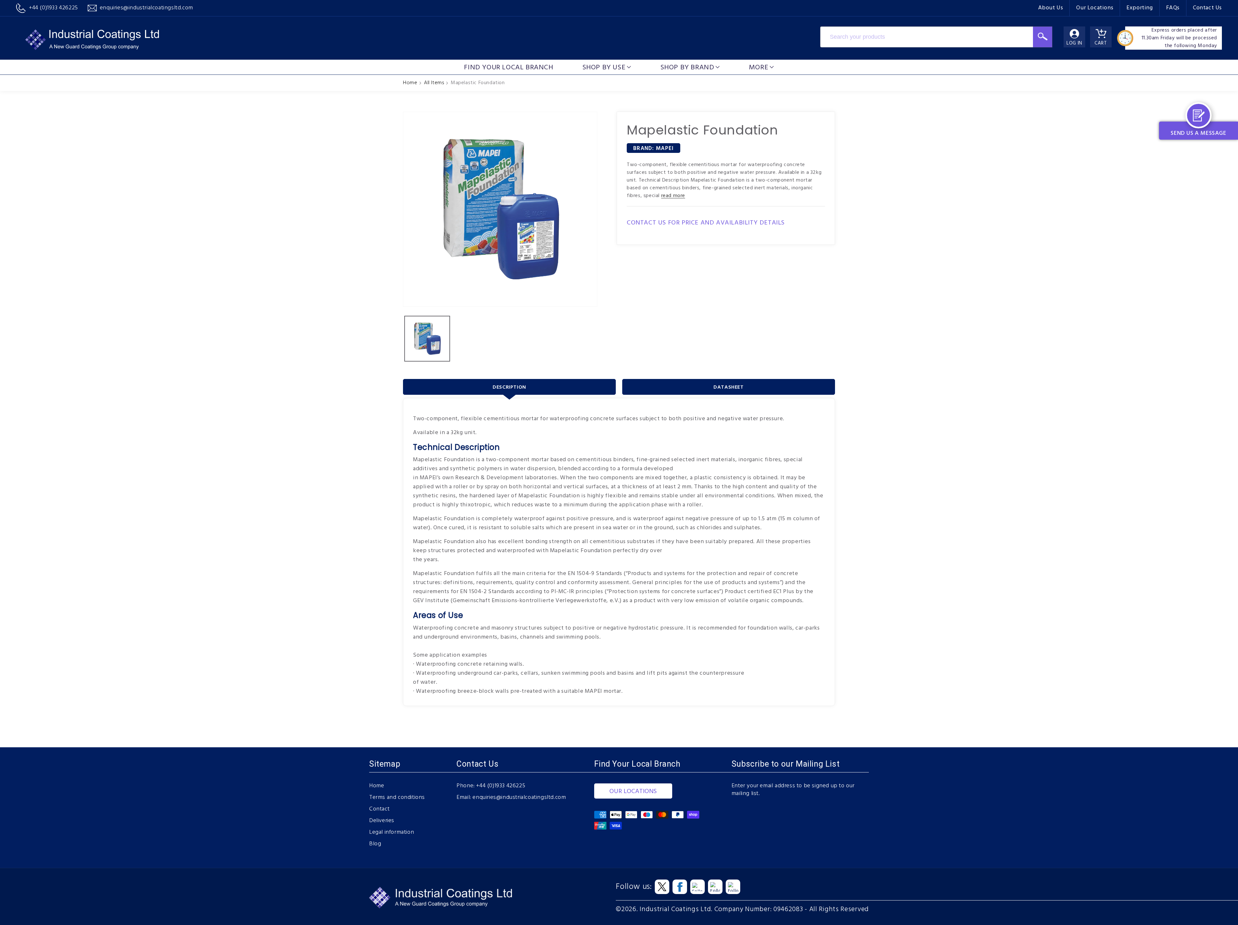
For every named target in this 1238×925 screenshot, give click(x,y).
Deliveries (381, 821)
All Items (434, 83)
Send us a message (1198, 133)
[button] (607, 67)
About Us (1050, 8)
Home (410, 83)
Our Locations (1094, 8)
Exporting (1139, 8)
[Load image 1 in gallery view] (427, 338)
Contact (379, 809)
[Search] (1042, 36)
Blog (375, 844)
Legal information (391, 832)
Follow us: (634, 887)
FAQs (1173, 8)
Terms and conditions (397, 797)
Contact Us (1207, 8)
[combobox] (926, 36)
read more (673, 196)
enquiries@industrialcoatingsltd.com (519, 797)
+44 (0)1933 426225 (500, 786)
